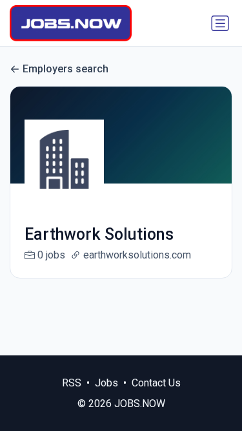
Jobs (106, 383)
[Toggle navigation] (220, 23)
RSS (71, 383)
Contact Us (156, 383)
